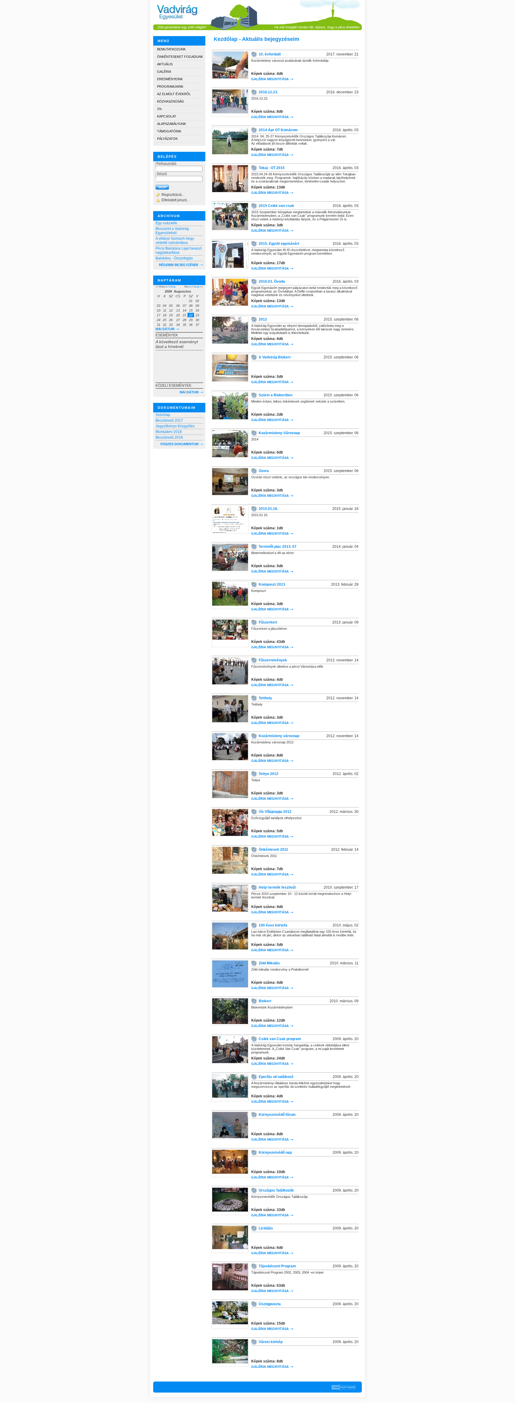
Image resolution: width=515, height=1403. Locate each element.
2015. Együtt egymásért (279, 244)
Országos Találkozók (276, 1190)
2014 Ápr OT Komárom (278, 130)
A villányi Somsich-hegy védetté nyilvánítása (175, 240)
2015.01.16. (268, 509)
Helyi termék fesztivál (277, 887)
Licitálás (266, 1228)
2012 (263, 319)
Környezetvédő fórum (277, 1115)
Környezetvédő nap (275, 1152)
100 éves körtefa (273, 925)
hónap (173, 286)
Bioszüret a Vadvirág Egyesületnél (172, 231)
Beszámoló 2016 (169, 437)
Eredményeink (170, 79)
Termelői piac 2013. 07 (278, 547)
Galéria (164, 71)
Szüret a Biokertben (275, 395)
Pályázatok (167, 138)
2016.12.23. (268, 92)
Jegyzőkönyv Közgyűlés (175, 426)
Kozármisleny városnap (279, 736)
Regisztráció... (173, 195)
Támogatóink (169, 131)
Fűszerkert (268, 622)
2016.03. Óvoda (272, 281)
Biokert (265, 1001)
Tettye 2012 (268, 774)
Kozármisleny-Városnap (279, 433)
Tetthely (265, 698)
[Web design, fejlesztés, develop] (343, 1387)
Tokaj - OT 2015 (272, 168)
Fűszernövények (273, 660)
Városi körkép (271, 1342)
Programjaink (170, 86)
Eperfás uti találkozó (276, 1077)
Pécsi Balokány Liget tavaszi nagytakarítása (179, 250)
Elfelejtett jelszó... (176, 200)
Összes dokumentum (179, 444)
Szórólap (163, 415)
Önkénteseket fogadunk (180, 56)
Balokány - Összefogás (174, 258)
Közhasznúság (170, 101)
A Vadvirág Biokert (275, 357)
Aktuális (165, 64)
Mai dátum (165, 329)
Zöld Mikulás (269, 963)
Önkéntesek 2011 (273, 849)
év (166, 286)
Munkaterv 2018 (169, 432)
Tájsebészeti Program (277, 1266)
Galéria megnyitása (270, 79)
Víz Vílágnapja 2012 (275, 812)
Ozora (264, 471)
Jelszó (161, 174)
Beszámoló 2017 (169, 420)
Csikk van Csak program (280, 1039)
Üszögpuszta (270, 1304)
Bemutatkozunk (171, 49)
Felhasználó (166, 164)
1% (159, 109)
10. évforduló (270, 54)
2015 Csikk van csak (276, 206)
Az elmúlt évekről (174, 94)
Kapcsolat (166, 116)
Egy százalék (166, 223)
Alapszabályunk (171, 124)
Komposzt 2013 (272, 584)
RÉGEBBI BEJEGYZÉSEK (178, 265)
